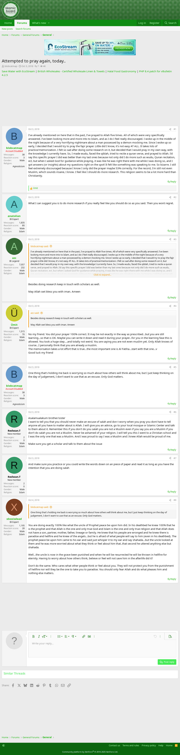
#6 (175, 412)
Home (8, 23)
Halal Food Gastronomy (121, 71)
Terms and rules (131, 745)
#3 (175, 239)
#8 (175, 500)
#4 (175, 305)
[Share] (170, 129)
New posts (7, 28)
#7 (175, 458)
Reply (173, 181)
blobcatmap (11, 66)
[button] (48, 23)
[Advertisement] (90, 101)
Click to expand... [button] (102, 274)
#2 (175, 197)
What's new (39, 23)
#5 (175, 367)
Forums (22, 23)
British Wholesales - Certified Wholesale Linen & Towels (71, 71)
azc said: (35, 312)
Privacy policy (149, 745)
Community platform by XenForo (90, 751)
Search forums (23, 28)
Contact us (114, 745)
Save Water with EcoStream (18, 71)
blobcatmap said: (40, 246)
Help (160, 745)
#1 (175, 129)
